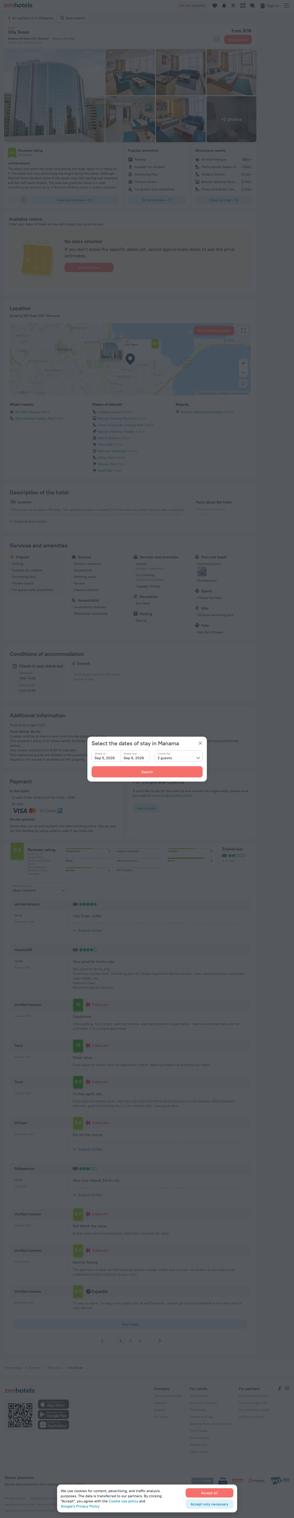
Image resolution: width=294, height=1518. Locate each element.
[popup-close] (200, 743)
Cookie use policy (123, 1501)
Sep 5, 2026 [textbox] (105, 758)
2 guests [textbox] (165, 758)
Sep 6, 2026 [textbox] (134, 758)
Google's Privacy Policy (80, 1506)
